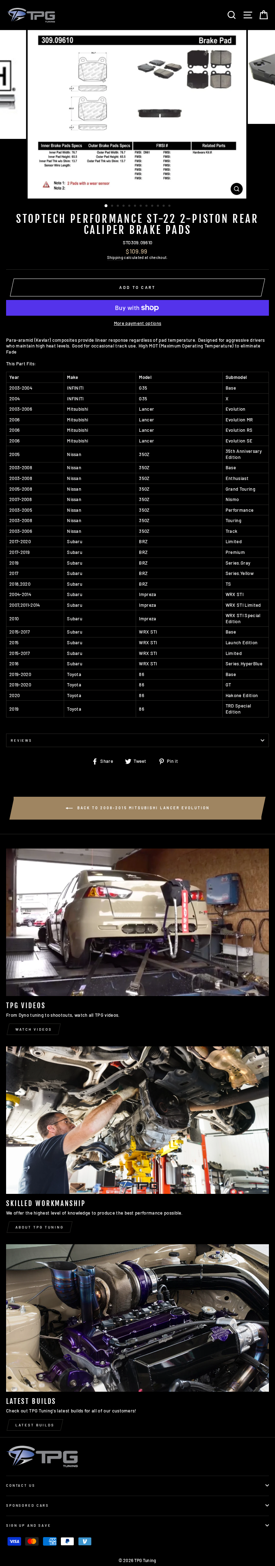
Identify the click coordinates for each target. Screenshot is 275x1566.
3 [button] (118, 206)
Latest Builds (34, 1425)
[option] (138, 114)
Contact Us (20, 1485)
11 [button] (164, 206)
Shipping (115, 257)
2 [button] (113, 206)
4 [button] (124, 206)
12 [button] (170, 206)
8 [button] (147, 206)
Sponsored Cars (27, 1505)
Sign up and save (28, 1525)
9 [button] (153, 206)
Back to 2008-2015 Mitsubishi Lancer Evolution (143, 807)
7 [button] (141, 206)
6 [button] (136, 206)
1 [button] (106, 206)
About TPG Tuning (39, 1227)
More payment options (137, 323)
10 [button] (158, 206)
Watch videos (33, 1029)
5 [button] (130, 206)
